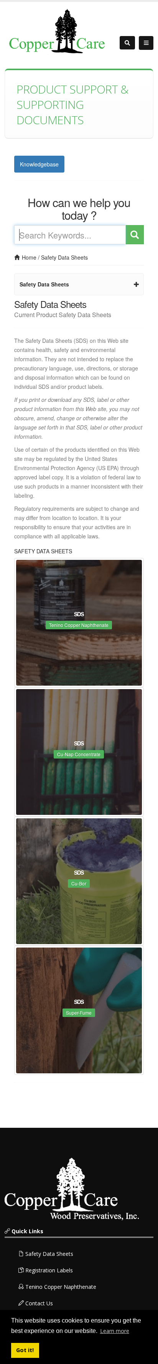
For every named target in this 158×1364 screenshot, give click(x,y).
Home (28, 257)
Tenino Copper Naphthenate (60, 1286)
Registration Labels (48, 1270)
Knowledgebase (39, 164)
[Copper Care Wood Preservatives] (58, 31)
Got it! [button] (25, 1350)
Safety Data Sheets (64, 257)
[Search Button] (127, 42)
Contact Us (38, 1303)
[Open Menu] (146, 43)
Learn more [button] (114, 1330)
